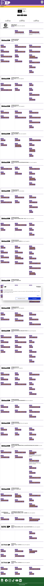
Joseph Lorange (34, 95)
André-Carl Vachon (32, 453)
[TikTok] (13, 580)
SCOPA (31, 127)
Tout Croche (5, 52)
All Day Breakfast (34, 140)
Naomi (3, 174)
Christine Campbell (18, 145)
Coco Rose (4, 252)
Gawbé (31, 439)
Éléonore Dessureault (33, 57)
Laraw (17, 169)
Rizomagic (4, 569)
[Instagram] (9, 580)
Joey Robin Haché (34, 52)
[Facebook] (6, 580)
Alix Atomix (32, 538)
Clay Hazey (4, 379)
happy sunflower (20, 47)
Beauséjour (18, 252)
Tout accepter (34, 298)
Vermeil (17, 140)
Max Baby (32, 67)
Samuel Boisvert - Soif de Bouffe (34, 520)
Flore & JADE (33, 202)
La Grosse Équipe (6, 337)
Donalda (32, 100)
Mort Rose (18, 113)
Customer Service (6, 56)
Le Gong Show (19, 32)
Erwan (3, 230)
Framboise (32, 197)
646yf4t (31, 361)
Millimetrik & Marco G (33, 551)
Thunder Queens (20, 52)
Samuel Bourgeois (34, 47)
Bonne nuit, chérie (34, 263)
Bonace (31, 145)
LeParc (17, 90)
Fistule (3, 551)
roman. (3, 47)
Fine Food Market (34, 122)
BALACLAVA (18, 61)
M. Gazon (32, 533)
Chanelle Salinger (32, 150)
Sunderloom (4, 113)
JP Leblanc (32, 258)
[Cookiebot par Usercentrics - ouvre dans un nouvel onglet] (37, 286)
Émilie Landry (5, 197)
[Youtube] (17, 580)
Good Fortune (33, 113)
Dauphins (3, 145)
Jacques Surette (20, 337)
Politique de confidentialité (22, 584)
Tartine (3, 556)
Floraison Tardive (34, 117)
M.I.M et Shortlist (34, 569)
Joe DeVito (18, 174)
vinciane (32, 174)
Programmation (3, 5)
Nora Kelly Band (34, 169)
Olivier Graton (19, 519)
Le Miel (3, 140)
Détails (38, 295)
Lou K (16, 56)
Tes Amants (4, 342)
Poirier (3, 574)
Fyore (31, 85)
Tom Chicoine (5, 319)
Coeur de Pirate (34, 32)
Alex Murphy (19, 551)
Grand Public (5, 262)
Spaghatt (18, 347)
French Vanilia (19, 556)
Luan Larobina (5, 225)
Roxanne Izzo (5, 61)
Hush (30, 347)
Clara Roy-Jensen (6, 90)
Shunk (31, 72)
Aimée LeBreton (33, 461)
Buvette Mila (5, 519)
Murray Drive (33, 207)
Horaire (1, 6)
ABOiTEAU (32, 357)
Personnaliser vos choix (21, 298)
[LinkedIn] (20, 580)
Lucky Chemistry (34, 62)
